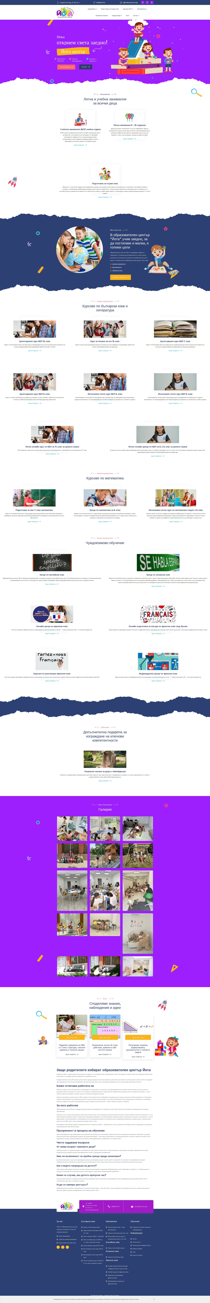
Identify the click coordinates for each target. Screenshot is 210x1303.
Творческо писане (101, 15)
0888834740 (115, 1206)
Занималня (91, 9)
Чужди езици (116, 15)
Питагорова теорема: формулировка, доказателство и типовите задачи (138, 1048)
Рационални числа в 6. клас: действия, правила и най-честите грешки (105, 1047)
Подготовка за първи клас (110, 9)
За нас (135, 15)
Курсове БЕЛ (127, 9)
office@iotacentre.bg (140, 1206)
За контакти (65, 67)
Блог (127, 15)
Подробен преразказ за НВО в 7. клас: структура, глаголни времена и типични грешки (72, 1047)
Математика (141, 9)
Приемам (145, 1299)
